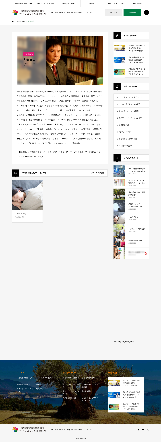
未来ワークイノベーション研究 (71, 392)
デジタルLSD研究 (69, 398)
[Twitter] (143, 429)
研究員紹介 (137, 3)
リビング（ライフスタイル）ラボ (90, 399)
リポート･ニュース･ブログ (115, 3)
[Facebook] (24, 66)
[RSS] (148, 429)
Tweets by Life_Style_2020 (124, 341)
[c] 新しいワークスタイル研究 (127, 111)
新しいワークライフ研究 (71, 386)
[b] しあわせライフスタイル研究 (128, 104)
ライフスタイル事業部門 (46, 3)
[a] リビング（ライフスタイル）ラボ (130, 97)
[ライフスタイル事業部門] (29, 12)
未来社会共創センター (23, 3)
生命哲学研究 (87, 391)
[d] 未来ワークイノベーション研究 (129, 118)
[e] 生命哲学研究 (122, 125)
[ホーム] (13, 21)
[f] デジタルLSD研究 (123, 132)
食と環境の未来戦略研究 (71, 379)
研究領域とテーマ (69, 3)
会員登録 (132, 12)
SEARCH (146, 12)
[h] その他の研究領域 (124, 146)
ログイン (113, 12)
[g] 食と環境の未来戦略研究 (126, 139)
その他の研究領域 (88, 378)
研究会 (91, 3)
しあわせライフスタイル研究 (90, 386)
